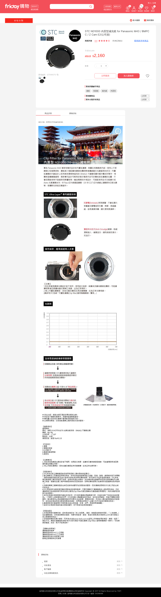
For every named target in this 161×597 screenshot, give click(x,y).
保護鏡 (95, 91)
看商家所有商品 (141, 41)
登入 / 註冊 (152, 3)
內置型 (113, 91)
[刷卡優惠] (135, 20)
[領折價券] (149, 20)
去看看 (144, 96)
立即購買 (105, 76)
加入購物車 (129, 76)
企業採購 (108, 6)
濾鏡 (88, 91)
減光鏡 (104, 91)
